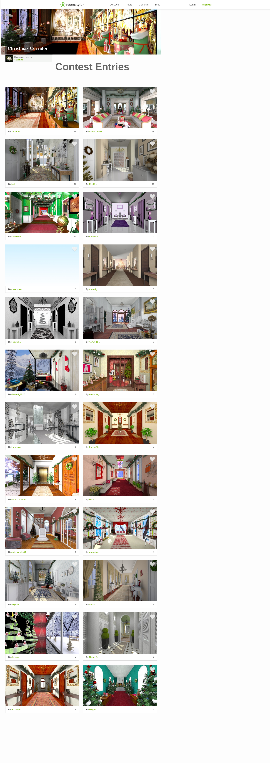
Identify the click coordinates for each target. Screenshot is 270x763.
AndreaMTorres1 (19, 499)
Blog (157, 4)
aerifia (92, 604)
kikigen (92, 709)
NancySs (93, 657)
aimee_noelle (95, 131)
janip (13, 184)
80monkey (94, 394)
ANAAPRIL (94, 342)
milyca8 (15, 604)
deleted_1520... (19, 394)
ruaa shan (94, 552)
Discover (115, 4)
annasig (93, 289)
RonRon (93, 184)
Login (192, 4)
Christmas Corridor (28, 47)
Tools (129, 4)
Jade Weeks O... (19, 552)
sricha (92, 499)
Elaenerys (16, 447)
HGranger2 (16, 709)
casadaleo (16, 289)
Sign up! (207, 4)
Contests (144, 4)
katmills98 (16, 236)
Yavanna (18, 59)
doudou (15, 657)
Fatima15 (94, 236)
